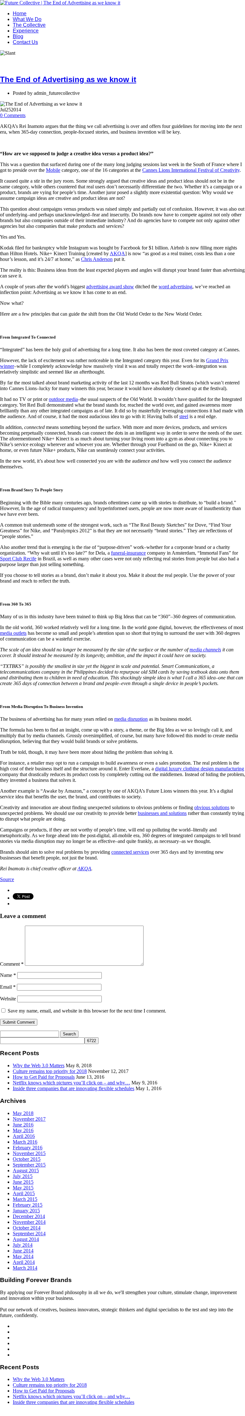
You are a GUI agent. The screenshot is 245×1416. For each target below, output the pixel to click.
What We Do (27, 19)
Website (8, 998)
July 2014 (23, 1245)
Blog (18, 36)
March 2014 (25, 1268)
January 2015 (26, 1210)
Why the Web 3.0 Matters (38, 1065)
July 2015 (23, 1176)
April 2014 (24, 1262)
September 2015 (29, 1164)
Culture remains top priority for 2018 (50, 1071)
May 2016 (23, 1130)
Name (8, 975)
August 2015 (26, 1170)
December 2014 (29, 1216)
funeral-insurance (128, 553)
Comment (12, 964)
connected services (130, 852)
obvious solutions (211, 807)
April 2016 (24, 1136)
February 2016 (27, 1147)
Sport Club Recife (18, 558)
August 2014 (26, 1239)
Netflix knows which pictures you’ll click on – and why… (71, 1082)
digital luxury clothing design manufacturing (199, 768)
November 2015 (29, 1153)
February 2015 (27, 1205)
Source (7, 879)
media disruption (131, 719)
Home (19, 13)
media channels (205, 649)
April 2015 (24, 1193)
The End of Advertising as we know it (68, 79)
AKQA (117, 253)
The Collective (29, 25)
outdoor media (63, 399)
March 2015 (25, 1199)
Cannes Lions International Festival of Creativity (191, 170)
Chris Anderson (97, 259)
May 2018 (23, 1113)
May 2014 (23, 1256)
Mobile (53, 170)
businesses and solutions (162, 813)
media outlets (13, 633)
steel (183, 416)
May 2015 (23, 1187)
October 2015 (27, 1159)
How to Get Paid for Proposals (44, 1077)
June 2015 (23, 1182)
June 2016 (23, 1124)
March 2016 (25, 1142)
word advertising (175, 286)
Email (8, 987)
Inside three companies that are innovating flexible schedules (73, 1088)
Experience (26, 30)
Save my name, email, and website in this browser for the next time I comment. (87, 1010)
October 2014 (27, 1227)
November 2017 (29, 1119)
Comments (13, 115)
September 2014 (29, 1233)
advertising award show (110, 286)
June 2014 (23, 1250)
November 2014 (29, 1222)
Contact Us (25, 42)
